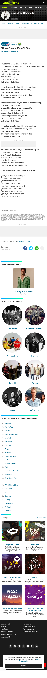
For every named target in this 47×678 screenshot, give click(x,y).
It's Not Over (9, 475)
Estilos (23, 7)
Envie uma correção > (24, 241)
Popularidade (39, 23)
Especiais (4, 626)
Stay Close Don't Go (12, 471)
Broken (7, 460)
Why (6, 492)
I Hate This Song (10, 456)
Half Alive (8, 453)
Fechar (23, 665)
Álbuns (10, 23)
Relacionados (27, 23)
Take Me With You (11, 478)
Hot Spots (4, 629)
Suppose (8, 496)
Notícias (38, 7)
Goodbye (8, 511)
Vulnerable (8, 442)
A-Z (30, 7)
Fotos (17, 23)
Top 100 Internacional (8, 634)
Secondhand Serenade (9, 51)
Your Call (8, 423)
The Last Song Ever (11, 434)
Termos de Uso (29, 629)
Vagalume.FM (40, 518)
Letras (3, 23)
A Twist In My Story (11, 485)
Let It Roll (8, 445)
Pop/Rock (14, 18)
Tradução (14, 44)
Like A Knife (9, 503)
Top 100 (14, 7)
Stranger (8, 500)
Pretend (7, 507)
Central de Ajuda (29, 626)
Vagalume (11, 3)
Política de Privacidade (31, 632)
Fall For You (9, 427)
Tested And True (10, 464)
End (6, 467)
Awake (7, 449)
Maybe (7, 431)
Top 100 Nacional (7, 632)
